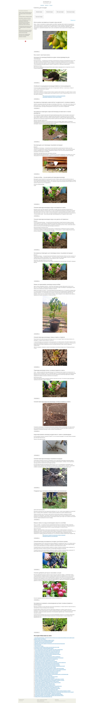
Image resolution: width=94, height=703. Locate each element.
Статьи (50, 5)
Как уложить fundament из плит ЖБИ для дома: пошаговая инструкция (48, 654)
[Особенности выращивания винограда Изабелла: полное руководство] (55, 96)
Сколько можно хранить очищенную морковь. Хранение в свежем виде (48, 693)
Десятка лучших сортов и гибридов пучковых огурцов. (44, 640)
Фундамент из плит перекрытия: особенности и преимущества (46, 659)
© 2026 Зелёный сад (21, 699)
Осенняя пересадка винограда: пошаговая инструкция (48, 458)
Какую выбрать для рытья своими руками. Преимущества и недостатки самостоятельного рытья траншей (54, 692)
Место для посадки (60, 11)
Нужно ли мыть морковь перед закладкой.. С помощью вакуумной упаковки (48, 694)
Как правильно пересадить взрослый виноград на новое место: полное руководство (50, 662)
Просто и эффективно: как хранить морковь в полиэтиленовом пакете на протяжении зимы (51, 674)
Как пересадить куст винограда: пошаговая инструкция (48, 145)
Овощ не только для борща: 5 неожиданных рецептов (45, 660)
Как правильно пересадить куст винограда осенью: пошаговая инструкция (53, 253)
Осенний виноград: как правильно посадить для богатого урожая (51, 541)
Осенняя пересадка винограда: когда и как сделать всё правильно (51, 219)
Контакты (38, 699)
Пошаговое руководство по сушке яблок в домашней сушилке (46, 676)
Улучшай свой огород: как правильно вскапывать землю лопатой (47, 681)
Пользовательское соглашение (43, 699)
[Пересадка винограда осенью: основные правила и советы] (55, 389)
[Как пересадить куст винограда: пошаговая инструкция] (55, 165)
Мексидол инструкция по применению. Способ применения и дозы (47, 687)
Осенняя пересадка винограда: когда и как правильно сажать (50, 207)
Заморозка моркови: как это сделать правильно (43, 675)
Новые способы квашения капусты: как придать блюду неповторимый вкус (25, 13)
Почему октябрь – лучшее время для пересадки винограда (49, 177)
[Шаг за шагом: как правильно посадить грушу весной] (55, 40)
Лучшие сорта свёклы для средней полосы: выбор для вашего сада (47, 651)
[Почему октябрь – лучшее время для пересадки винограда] (55, 195)
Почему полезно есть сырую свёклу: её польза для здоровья (46, 661)
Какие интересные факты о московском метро (43, 655)
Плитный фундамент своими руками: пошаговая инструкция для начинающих (49, 657)
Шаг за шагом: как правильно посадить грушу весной (47, 22)
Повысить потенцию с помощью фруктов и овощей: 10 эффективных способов (49, 679)
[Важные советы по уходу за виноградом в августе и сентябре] (55, 536)
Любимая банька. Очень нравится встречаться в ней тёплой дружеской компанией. (50, 643)
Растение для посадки (70, 11)
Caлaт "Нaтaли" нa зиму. (39, 646)
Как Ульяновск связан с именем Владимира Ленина (44, 648)
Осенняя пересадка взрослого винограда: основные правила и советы (52, 401)
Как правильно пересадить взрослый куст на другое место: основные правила (54, 102)
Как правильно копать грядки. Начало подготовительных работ (46, 689)
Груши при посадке (39, 16)
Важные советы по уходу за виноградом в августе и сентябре (50, 523)
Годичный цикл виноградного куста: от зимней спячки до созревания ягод (25, 27)
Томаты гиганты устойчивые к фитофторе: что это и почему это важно (48, 682)
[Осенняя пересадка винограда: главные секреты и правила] (55, 357)
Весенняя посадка (49, 11)
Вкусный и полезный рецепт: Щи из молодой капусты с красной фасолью (48, 686)
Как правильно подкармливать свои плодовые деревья (45, 684)
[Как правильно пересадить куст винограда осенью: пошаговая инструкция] (55, 272)
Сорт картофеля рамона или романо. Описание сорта (45, 683)
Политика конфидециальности (40, 700)
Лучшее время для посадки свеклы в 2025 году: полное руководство (47, 650)
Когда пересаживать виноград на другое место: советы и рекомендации (52, 434)
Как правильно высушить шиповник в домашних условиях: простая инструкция (49, 668)
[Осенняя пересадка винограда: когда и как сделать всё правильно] (55, 240)
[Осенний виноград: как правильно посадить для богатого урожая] (55, 560)
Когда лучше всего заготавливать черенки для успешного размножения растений (50, 666)
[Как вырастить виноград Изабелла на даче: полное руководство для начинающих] (55, 75)
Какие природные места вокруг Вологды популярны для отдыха (46, 671)
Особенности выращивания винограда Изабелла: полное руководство (52, 86)
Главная (42, 5)
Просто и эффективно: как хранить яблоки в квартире (45, 677)
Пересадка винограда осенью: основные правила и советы (49, 370)
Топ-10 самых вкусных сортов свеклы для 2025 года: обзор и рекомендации (49, 649)
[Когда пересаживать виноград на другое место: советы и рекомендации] (55, 447)
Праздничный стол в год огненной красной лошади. (44, 641)
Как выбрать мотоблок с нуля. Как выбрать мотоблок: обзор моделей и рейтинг (49, 695)
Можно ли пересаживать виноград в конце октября (47, 284)
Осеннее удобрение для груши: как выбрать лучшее (47, 573)
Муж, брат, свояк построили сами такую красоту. (43, 642)
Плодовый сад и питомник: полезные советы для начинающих (50, 491)
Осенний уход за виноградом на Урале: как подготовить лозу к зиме (47, 647)
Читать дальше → (36, 51)
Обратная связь (57, 699)
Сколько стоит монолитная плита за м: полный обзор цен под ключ (47, 653)
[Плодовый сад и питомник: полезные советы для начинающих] (55, 500)
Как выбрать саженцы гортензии (25, 18)
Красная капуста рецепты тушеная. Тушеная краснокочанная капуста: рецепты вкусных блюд (25, 31)
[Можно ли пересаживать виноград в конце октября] (55, 314)
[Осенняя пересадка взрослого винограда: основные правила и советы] (55, 414)
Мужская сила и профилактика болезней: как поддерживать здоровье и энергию (24, 35)
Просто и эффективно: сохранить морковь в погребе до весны (46, 673)
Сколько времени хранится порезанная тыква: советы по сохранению (48, 670)
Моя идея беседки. (38, 644)
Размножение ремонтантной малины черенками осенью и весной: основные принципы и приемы (53, 690)
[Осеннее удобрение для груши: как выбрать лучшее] (55, 589)
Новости (46, 5)
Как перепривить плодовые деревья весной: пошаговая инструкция (47, 664)
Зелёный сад (47, 2)
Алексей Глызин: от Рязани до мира (25, 16)
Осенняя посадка (39, 11)
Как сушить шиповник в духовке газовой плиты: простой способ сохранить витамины (50, 669)
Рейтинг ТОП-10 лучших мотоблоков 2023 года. (43, 696)
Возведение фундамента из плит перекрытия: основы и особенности (47, 656)
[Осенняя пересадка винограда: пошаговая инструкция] (55, 477)
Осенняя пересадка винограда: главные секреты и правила (49, 337)
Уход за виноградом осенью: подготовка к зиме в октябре (45, 667)
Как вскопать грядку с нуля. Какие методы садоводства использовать (47, 688)
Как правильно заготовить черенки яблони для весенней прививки (47, 663)
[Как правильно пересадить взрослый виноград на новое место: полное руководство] (55, 132)
